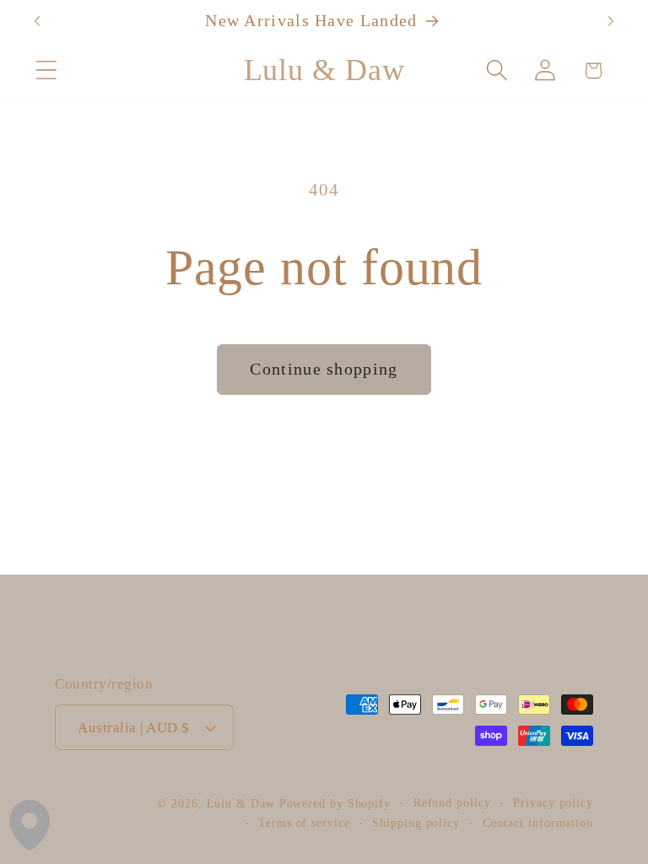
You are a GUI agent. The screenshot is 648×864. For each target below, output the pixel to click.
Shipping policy (416, 822)
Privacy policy (553, 802)
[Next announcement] (610, 21)
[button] (46, 70)
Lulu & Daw (241, 803)
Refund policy (452, 802)
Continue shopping (323, 369)
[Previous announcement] (37, 21)
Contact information (538, 822)
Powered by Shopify (335, 803)
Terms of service (304, 822)
